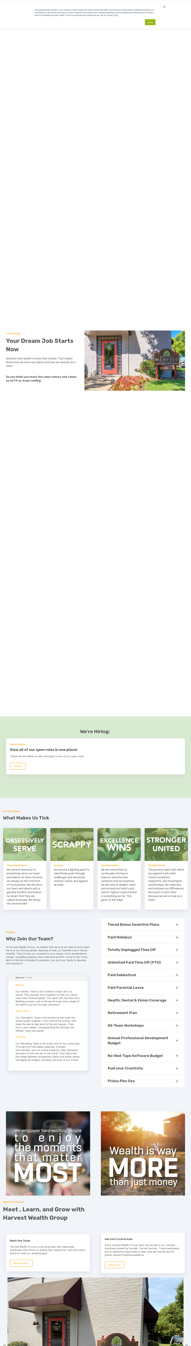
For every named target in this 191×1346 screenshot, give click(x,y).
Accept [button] (150, 22)
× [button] (164, 5)
